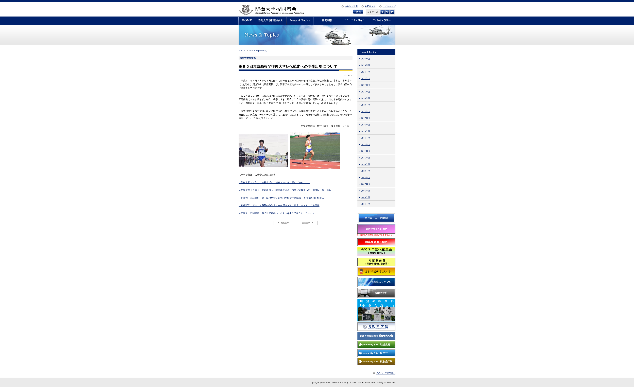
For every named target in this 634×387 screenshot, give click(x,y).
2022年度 (365, 85)
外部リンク (370, 6)
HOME (242, 50)
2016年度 (365, 124)
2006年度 (365, 191)
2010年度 (365, 164)
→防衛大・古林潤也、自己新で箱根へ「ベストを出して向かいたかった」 (277, 213)
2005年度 (365, 197)
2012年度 (365, 151)
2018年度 (365, 111)
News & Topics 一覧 (257, 50)
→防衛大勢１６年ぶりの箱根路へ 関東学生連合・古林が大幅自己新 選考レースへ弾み (285, 190)
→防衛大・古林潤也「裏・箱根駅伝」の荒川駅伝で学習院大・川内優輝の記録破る (281, 197)
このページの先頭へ (385, 373)
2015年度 (365, 131)
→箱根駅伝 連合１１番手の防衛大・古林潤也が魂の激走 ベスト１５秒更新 (279, 205)
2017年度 (365, 118)
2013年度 (365, 144)
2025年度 (365, 65)
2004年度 (365, 204)
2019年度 (365, 105)
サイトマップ (389, 6)
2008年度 (365, 177)
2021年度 (365, 91)
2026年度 (365, 58)
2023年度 (365, 78)
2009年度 (365, 171)
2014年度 (365, 138)
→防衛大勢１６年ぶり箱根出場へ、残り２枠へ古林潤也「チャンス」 (274, 182)
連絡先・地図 (351, 6)
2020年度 (365, 98)
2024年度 (365, 72)
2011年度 (365, 158)
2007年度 (365, 184)
